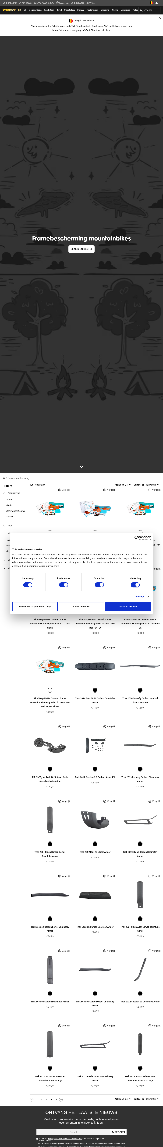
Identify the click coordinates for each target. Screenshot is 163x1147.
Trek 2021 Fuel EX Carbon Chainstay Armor (95, 1078)
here (108, 30)
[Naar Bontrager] (44, 3)
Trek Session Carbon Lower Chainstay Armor (50, 929)
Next (61, 1100)
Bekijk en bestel (81, 248)
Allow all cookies (128, 606)
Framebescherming (18, 478)
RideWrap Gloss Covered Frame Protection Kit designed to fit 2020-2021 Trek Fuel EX (95, 623)
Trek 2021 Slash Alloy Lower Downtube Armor (140, 929)
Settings (140, 596)
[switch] (63, 584)
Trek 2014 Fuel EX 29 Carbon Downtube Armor (95, 700)
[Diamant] (62, 3)
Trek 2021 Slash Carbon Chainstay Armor (140, 854)
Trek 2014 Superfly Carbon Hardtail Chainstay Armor (140, 700)
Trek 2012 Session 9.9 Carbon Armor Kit (95, 777)
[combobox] (149, 10)
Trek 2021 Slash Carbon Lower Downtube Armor (50, 854)
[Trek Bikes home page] (10, 3)
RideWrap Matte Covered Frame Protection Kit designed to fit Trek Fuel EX (140, 623)
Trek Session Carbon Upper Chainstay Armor (95, 1003)
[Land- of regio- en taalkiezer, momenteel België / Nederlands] (151, 2)
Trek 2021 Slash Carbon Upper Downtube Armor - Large (50, 1078)
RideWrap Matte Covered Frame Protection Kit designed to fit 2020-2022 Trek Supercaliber (50, 702)
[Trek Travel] (83, 3)
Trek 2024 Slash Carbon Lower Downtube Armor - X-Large (140, 1078)
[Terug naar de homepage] (4, 478)
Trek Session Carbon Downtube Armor (50, 1001)
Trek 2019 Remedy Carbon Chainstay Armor (140, 779)
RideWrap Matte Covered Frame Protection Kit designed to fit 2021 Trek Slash (50, 623)
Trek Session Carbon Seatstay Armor (95, 927)
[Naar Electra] (25, 3)
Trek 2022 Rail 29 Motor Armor (95, 852)
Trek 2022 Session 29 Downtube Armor (140, 1001)
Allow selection (81, 606)
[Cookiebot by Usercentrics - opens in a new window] (137, 537)
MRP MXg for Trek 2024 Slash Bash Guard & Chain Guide (50, 779)
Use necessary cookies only (35, 606)
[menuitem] (35, 10)
